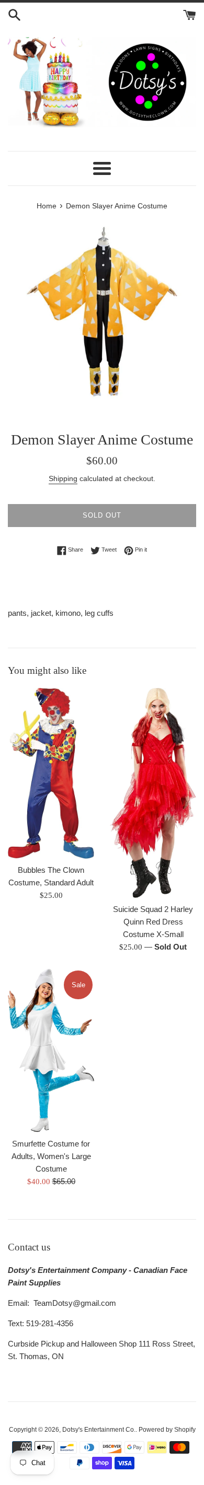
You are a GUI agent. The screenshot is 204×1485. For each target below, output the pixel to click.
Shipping (63, 478)
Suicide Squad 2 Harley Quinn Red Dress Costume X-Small (153, 922)
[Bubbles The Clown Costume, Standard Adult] (51, 773)
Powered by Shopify (167, 1429)
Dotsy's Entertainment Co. (98, 1429)
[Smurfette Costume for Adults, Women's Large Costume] (51, 1050)
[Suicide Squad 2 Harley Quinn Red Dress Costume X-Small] (153, 793)
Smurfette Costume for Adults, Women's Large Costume (51, 1156)
